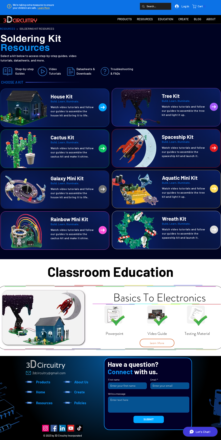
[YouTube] (71, 428)
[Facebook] (54, 428)
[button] (199, 6)
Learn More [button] (44, 7)
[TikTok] (79, 428)
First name (113, 379)
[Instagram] (45, 428)
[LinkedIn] (62, 428)
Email (154, 379)
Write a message (116, 393)
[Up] (103, 107)
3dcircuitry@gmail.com (49, 373)
